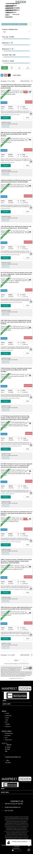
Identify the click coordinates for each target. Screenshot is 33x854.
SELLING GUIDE (9, 8)
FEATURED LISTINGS (12, 3)
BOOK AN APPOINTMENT (13, 10)
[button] (16, 700)
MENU (4, 700)
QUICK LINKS (6, 704)
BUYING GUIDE (9, 6)
